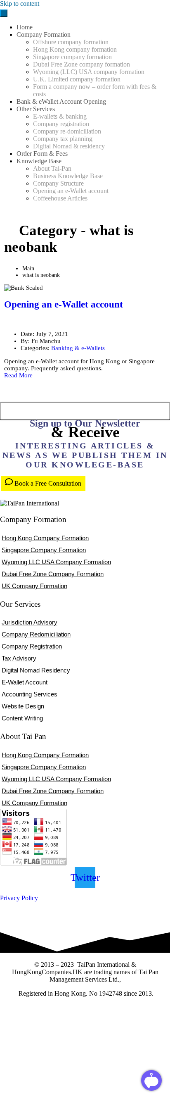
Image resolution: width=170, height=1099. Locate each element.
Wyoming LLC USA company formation (56, 561)
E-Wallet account (24, 682)
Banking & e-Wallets (78, 348)
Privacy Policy (19, 897)
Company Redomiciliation (36, 634)
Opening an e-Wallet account (63, 304)
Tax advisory (19, 658)
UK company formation (34, 585)
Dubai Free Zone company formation (53, 573)
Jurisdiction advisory (29, 622)
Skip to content (19, 3)
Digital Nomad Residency (36, 670)
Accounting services (29, 694)
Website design (23, 706)
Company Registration (32, 646)
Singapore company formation (44, 549)
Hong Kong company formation (45, 537)
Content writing (22, 718)
